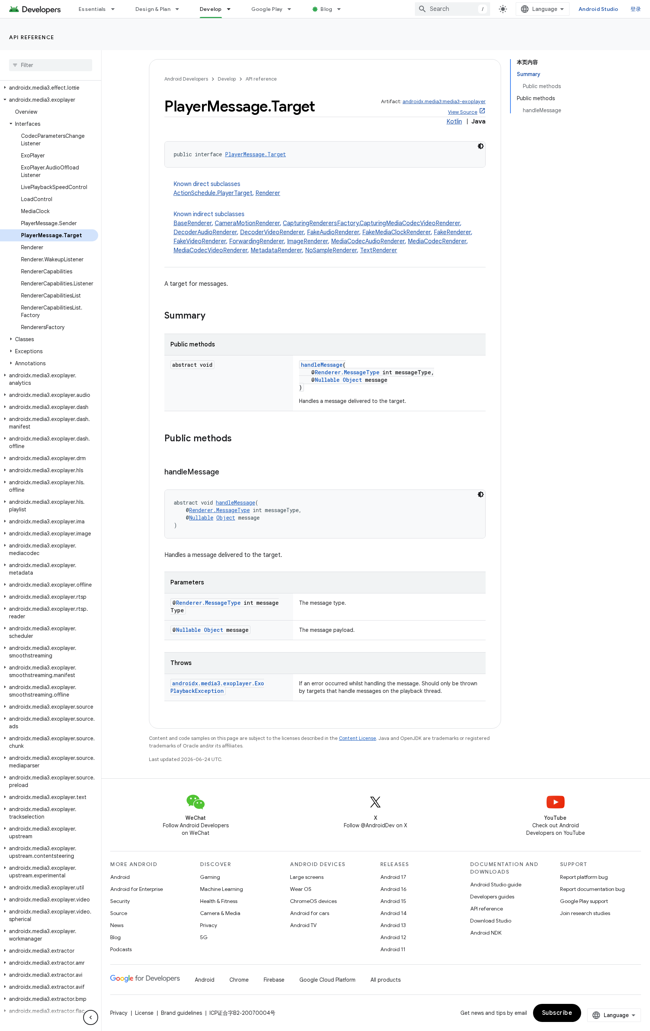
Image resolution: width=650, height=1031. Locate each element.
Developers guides (492, 896)
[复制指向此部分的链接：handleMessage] (226, 472)
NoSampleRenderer (331, 250)
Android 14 (393, 913)
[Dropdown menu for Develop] (232, 9)
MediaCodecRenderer (437, 241)
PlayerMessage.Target (255, 154)
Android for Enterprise (136, 889)
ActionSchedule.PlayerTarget (212, 193)
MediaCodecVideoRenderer (210, 250)
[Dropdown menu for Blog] (342, 9)
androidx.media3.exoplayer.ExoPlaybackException (217, 687)
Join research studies (585, 913)
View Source (462, 112)
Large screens (306, 877)
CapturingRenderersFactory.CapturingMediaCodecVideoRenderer (371, 223)
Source (118, 913)
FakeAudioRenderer (333, 232)
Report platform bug (584, 877)
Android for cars (309, 913)
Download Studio (490, 920)
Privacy (208, 925)
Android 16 (393, 889)
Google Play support (584, 901)
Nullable (327, 379)
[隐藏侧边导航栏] (90, 1017)
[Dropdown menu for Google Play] (292, 9)
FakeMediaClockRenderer (396, 232)
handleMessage (322, 364)
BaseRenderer (192, 223)
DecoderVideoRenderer (272, 232)
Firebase (274, 979)
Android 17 (393, 877)
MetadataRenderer (276, 250)
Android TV (303, 925)
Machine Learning (221, 889)
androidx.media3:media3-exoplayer (444, 101)
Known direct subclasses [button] (226, 188)
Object (352, 379)
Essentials (92, 9)
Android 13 (393, 925)
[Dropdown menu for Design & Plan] (180, 9)
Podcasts (121, 949)
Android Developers (186, 79)
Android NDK (485, 932)
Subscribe (557, 1013)
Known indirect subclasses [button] (322, 232)
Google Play (267, 9)
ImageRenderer (307, 241)
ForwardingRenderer (256, 241)
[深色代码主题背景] (480, 146)
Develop (211, 9)
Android (120, 877)
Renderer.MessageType (347, 372)
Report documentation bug (592, 889)
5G (204, 937)
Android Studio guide (495, 884)
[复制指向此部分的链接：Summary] (212, 316)
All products (386, 979)
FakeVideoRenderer (199, 241)
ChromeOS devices (313, 901)
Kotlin (454, 121)
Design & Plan (152, 9)
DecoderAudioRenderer (205, 232)
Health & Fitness (218, 901)
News (116, 925)
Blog (326, 9)
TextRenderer (378, 250)
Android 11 (392, 949)
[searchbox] (50, 65)
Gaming (210, 877)
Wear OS (300, 889)
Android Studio (598, 9)
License (144, 1013)
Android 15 (393, 901)
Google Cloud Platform (327, 979)
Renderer (267, 193)
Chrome (239, 979)
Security (120, 901)
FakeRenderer (452, 232)
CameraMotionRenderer (247, 223)
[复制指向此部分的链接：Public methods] (239, 439)
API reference (32, 37)
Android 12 (393, 937)
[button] (49, 88)
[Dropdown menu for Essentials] (116, 9)
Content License (357, 738)
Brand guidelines (181, 1013)
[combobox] (452, 9)
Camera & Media (220, 913)
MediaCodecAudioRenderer (368, 241)
